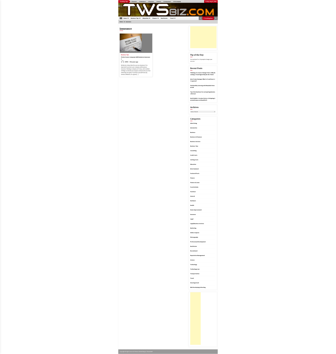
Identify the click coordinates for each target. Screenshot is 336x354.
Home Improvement (196, 210)
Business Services (195, 141)
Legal (191, 219)
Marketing (193, 228)
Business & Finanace (196, 137)
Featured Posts (194, 173)
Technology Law (195, 269)
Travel (172, 18)
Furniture (193, 191)
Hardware (193, 201)
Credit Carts (193, 155)
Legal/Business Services (197, 223)
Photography (194, 237)
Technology (193, 264)
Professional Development (198, 242)
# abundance (142, 1)
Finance (154, 18)
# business (134, 1)
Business (192, 132)
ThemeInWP (150, 351)
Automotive (193, 128)
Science (192, 260)
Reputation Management (197, 255)
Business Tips (135, 18)
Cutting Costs (194, 160)
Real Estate (164, 18)
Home (125, 18)
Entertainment (194, 169)
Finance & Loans (195, 182)
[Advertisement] (203, 37)
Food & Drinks (194, 187)
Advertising (193, 123)
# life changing (177, 1)
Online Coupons (194, 232)
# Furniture (151, 1)
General (192, 196)
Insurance (193, 214)
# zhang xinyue (167, 1)
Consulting (193, 150)
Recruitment (194, 251)
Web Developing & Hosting (198, 287)
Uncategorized (194, 283)
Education (145, 18)
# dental (159, 1)
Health (192, 205)
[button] (200, 18)
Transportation (194, 273)
